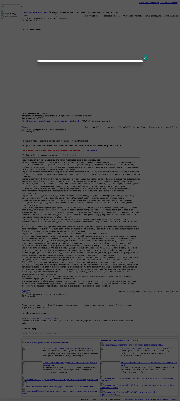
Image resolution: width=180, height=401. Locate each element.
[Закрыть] (145, 57)
